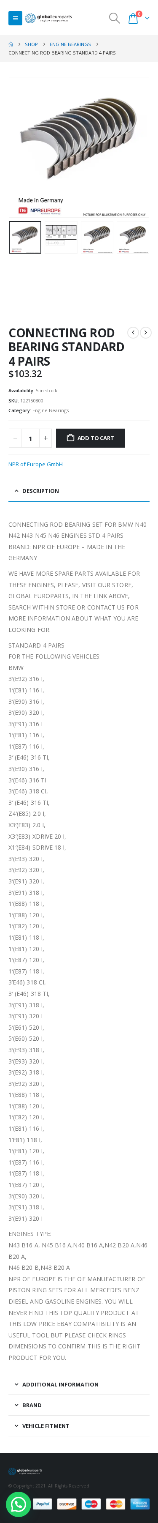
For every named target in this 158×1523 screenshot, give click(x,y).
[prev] (133, 333)
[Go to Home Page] (10, 44)
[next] (146, 333)
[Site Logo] (48, 18)
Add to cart (96, 438)
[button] (15, 18)
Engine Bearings (50, 410)
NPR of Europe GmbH (35, 464)
